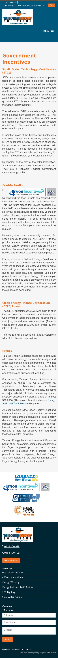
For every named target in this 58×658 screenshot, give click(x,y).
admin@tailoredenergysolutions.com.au (25, 5)
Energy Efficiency (10, 582)
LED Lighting (8, 592)
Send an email (11, 560)
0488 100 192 (11, 552)
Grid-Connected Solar (13, 572)
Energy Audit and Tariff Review (17, 587)
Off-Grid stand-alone (12, 577)
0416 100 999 (10, 2)
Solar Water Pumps (12, 597)
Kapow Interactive (48, 652)
